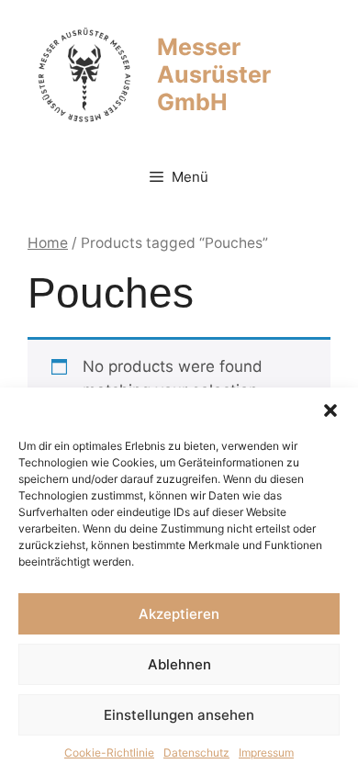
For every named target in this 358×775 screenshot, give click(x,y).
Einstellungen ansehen (179, 715)
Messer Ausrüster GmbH (214, 74)
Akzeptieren (179, 614)
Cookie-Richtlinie (109, 752)
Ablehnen (179, 664)
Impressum (266, 752)
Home (48, 243)
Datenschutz (196, 752)
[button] (330, 410)
